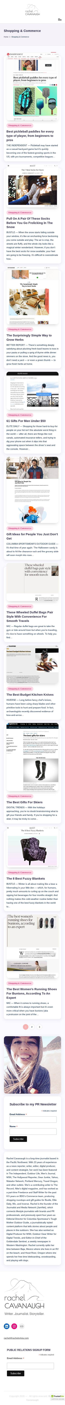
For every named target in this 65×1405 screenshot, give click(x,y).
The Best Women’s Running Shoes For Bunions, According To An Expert (31, 993)
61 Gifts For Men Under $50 (26, 421)
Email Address (18, 1114)
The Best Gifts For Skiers (24, 802)
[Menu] (59, 19)
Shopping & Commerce (19, 125)
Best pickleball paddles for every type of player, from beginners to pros (30, 136)
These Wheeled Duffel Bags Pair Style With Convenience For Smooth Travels (29, 617)
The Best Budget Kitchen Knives (30, 694)
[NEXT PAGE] (39, 1027)
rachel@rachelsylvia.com (16, 1338)
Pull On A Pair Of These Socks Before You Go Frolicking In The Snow (29, 223)
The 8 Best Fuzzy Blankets (25, 878)
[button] (39, 1027)
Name (14, 1126)
